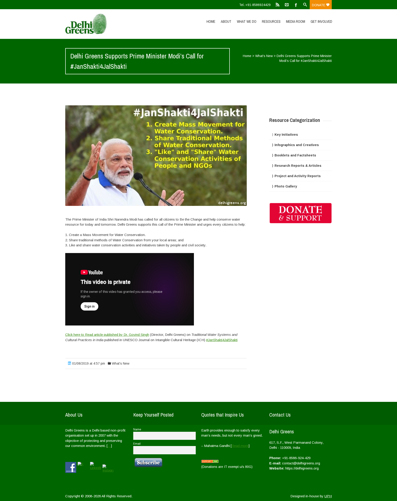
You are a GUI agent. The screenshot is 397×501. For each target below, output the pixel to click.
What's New (264, 56)
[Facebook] (296, 4)
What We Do (246, 21)
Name (137, 429)
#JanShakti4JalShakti (222, 340)
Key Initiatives (286, 134)
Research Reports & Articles (298, 165)
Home (211, 21)
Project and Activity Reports (298, 176)
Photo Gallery (286, 186)
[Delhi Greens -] (105, 24)
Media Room (295, 21)
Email (137, 443)
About (226, 21)
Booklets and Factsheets (295, 155)
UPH (328, 496)
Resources (271, 21)
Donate (319, 5)
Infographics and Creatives (297, 145)
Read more (240, 446)
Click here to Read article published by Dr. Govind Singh (107, 335)
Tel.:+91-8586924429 (255, 5)
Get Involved (321, 21)
